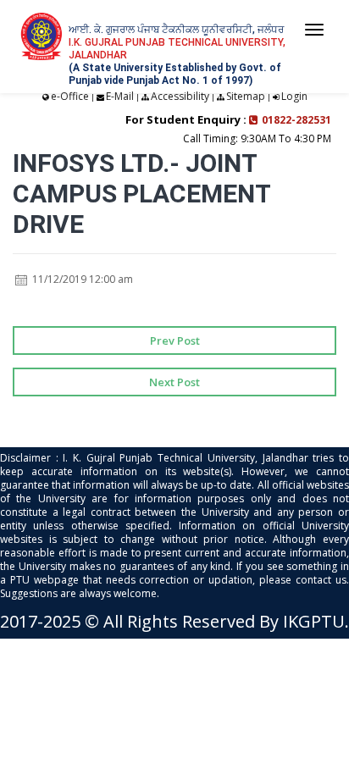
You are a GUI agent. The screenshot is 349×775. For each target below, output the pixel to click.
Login (294, 96)
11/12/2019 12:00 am (81, 279)
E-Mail (120, 96)
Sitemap (245, 96)
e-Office (70, 96)
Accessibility (180, 96)
